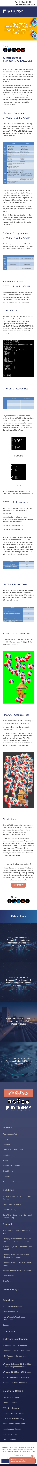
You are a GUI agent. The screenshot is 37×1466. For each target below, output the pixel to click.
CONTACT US (19, 885)
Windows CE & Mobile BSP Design (17, 1372)
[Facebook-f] (18, 1100)
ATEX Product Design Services (15, 1424)
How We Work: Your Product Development (14, 1318)
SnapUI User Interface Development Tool (17, 1232)
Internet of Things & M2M (13, 1150)
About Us (8, 1300)
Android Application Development (16, 1377)
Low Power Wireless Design (14, 1419)
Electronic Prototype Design (14, 1413)
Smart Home (8, 1171)
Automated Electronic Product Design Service (17, 1197)
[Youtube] (23, 1102)
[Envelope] (27, 1102)
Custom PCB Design (11, 1397)
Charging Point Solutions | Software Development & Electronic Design (17, 1240)
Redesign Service (10, 1403)
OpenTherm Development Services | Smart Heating (17, 1216)
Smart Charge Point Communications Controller (17, 1247)
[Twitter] (14, 1102)
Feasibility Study (9, 1210)
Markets (7, 1127)
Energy (6, 1139)
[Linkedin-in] (10, 1101)
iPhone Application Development (16, 1383)
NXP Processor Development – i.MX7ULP (15, 1357)
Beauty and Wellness (11, 1182)
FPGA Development (11, 1408)
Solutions (8, 1190)
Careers (6, 1325)
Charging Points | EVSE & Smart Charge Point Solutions (16, 1255)
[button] (31, 11)
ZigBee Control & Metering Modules (17, 1270)
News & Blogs (11, 1289)
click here (26, 723)
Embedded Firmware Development (16, 1351)
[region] (18, 1453)
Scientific (6, 1176)
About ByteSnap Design (12, 1306)
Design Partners (9, 1440)
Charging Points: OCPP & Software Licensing (17, 1263)
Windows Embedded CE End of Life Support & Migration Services (17, 1365)
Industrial (6, 1145)
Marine (5, 1160)
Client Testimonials (10, 1312)
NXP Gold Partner (10, 1434)
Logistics (6, 1155)
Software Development (15, 1339)
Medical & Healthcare (11, 1166)
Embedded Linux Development (15, 1345)
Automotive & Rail (10, 1134)
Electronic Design (13, 1391)
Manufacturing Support (12, 1429)
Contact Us (9, 1331)
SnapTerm (7, 1281)
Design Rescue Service (12, 1204)
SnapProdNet (8, 1276)
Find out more (18, 1455)
